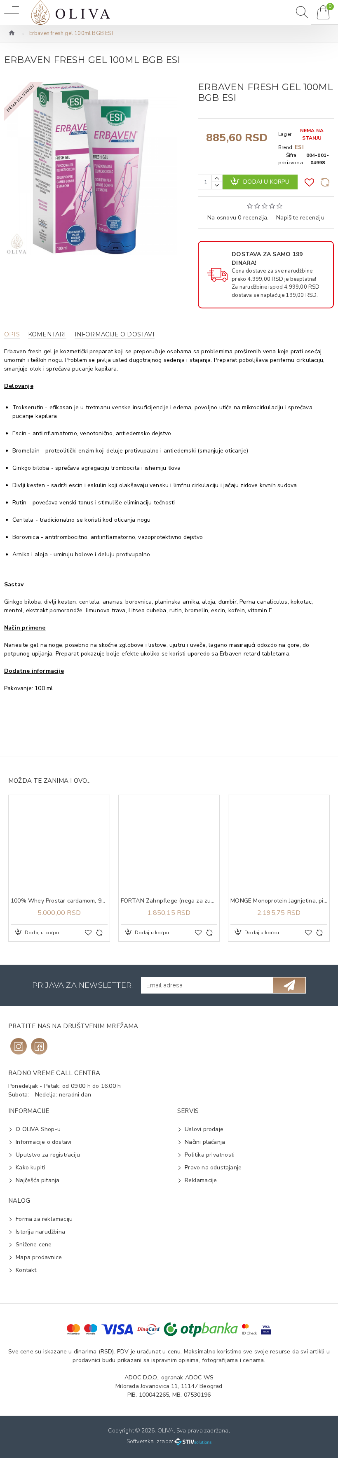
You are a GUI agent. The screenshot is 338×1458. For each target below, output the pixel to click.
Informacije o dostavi (115, 334)
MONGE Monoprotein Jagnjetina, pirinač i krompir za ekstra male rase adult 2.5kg (278, 901)
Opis (12, 334)
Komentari (47, 334)
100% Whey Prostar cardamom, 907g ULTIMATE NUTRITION (59, 901)
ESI (299, 147)
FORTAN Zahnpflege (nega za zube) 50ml (169, 901)
